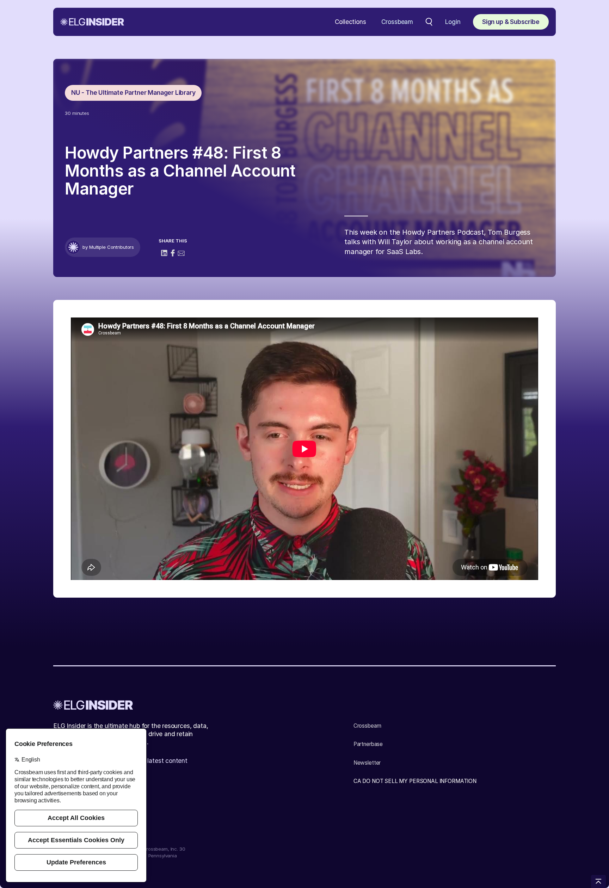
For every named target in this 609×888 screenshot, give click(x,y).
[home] (92, 22)
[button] (350, 22)
